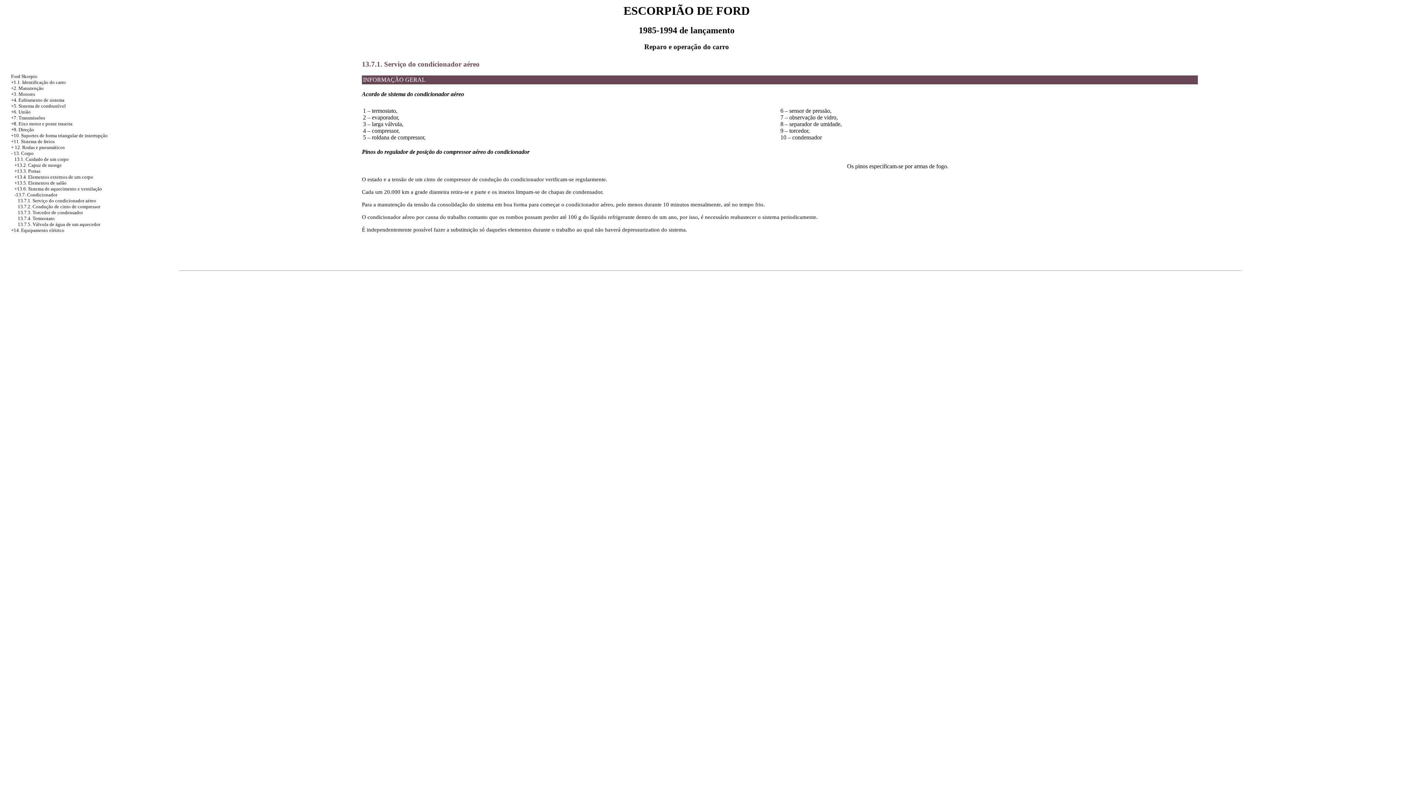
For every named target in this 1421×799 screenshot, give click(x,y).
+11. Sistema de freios (33, 141)
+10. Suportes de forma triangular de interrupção (59, 135)
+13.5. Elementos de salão (40, 183)
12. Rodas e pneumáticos (40, 147)
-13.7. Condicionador (35, 195)
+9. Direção (22, 129)
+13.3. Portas (27, 171)
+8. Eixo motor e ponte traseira (42, 124)
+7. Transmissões (28, 118)
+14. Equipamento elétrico (37, 230)
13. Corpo (24, 153)
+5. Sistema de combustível (38, 106)
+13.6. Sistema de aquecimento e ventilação (58, 189)
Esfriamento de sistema (41, 100)
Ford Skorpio (24, 76)
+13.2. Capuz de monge (38, 165)
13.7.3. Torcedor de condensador (50, 212)
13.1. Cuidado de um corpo (41, 159)
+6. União (21, 112)
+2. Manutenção (27, 88)
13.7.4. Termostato (36, 218)
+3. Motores (23, 94)
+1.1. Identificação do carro (38, 82)
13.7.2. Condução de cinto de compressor (59, 206)
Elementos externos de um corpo (60, 177)
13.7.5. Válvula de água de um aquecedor (59, 224)
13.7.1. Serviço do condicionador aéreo (57, 200)
